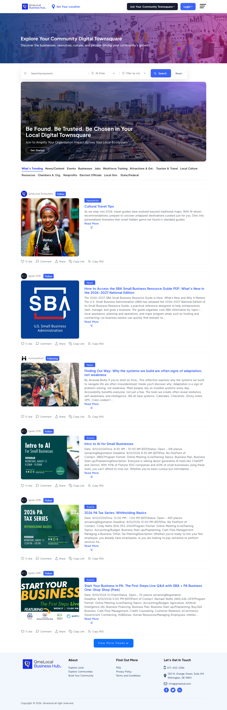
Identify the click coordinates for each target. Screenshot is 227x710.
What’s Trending (32, 168)
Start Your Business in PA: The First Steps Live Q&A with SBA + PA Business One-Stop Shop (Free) (143, 588)
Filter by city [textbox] (133, 73)
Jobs (98, 168)
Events (71, 168)
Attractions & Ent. (142, 168)
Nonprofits (70, 175)
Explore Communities (80, 671)
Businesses (85, 168)
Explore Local (76, 667)
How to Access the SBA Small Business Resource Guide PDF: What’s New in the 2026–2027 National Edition (144, 290)
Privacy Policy (124, 671)
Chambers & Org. (49, 175)
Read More (91, 223)
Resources (28, 175)
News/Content (54, 168)
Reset (178, 73)
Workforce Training (115, 168)
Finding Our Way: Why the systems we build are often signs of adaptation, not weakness (143, 373)
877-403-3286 (175, 667)
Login (187, 6)
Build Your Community (80, 675)
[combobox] (103, 73)
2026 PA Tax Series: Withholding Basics (115, 513)
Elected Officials (91, 175)
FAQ (118, 667)
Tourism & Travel (167, 168)
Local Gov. (111, 175)
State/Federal (129, 175)
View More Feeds (111, 642)
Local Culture (189, 168)
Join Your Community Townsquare (151, 6)
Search (163, 73)
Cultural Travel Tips (99, 206)
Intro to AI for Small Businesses (108, 444)
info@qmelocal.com (180, 683)
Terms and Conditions (128, 675)
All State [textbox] (100, 73)
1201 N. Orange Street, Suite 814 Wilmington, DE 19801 (186, 675)
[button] (203, 9)
